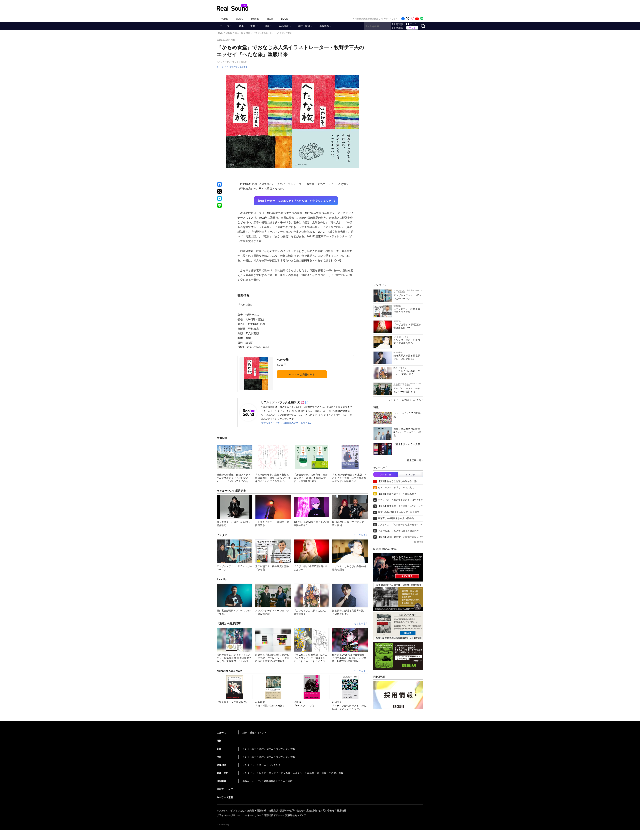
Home (224, 18)
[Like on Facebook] (403, 19)
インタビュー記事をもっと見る (404, 400)
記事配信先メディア (295, 815)
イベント (261, 732)
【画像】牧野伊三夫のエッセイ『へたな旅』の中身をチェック (293, 201)
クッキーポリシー (252, 815)
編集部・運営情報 (256, 810)
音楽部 (399, 24)
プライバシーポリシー (228, 815)
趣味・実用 (304, 26)
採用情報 (341, 810)
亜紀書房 (244, 67)
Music (239, 18)
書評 (261, 748)
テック (413, 24)
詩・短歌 (321, 772)
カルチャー (298, 772)
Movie (255, 18)
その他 (332, 772)
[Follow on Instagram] (412, 19)
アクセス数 (386, 474)
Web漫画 (283, 26)
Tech (270, 18)
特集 (241, 26)
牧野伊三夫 (233, 67)
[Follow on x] (407, 19)
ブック (412, 28)
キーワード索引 (225, 797)
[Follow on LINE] (421, 19)
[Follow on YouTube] (417, 19)
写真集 (310, 772)
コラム (270, 748)
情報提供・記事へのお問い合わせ (286, 810)
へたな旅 (283, 359)
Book (284, 18)
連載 (292, 748)
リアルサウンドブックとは (231, 810)
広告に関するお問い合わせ (320, 810)
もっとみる (360, 535)
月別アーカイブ (225, 789)
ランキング (282, 748)
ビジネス (285, 772)
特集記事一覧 (414, 460)
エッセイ (222, 67)
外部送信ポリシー (273, 815)
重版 (252, 732)
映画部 (399, 28)
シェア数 (411, 474)
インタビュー (249, 748)
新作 (244, 732)
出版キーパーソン (251, 781)
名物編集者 (270, 781)
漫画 (267, 26)
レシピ (262, 772)
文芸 (252, 26)
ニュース (224, 26)
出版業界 (324, 26)
